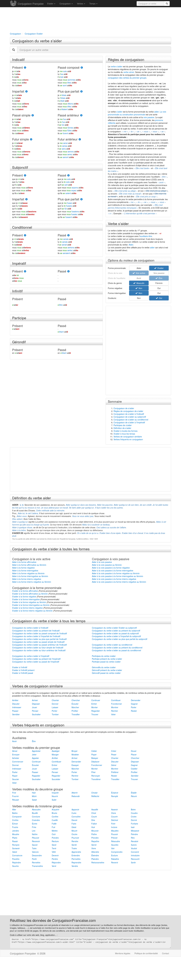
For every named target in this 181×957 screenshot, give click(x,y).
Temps (92, 3)
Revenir (114, 862)
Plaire (14, 837)
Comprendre (116, 851)
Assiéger (56, 751)
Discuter (16, 703)
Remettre (36, 862)
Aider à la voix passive (102, 562)
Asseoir (114, 809)
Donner (55, 703)
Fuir (53, 827)
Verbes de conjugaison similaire (128, 436)
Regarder (95, 710)
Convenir (135, 851)
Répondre (56, 862)
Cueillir (55, 820)
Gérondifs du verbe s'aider (104, 667)
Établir (134, 792)
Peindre (134, 834)
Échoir (15, 823)
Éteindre (95, 855)
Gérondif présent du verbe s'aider (107, 670)
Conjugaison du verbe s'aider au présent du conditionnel (117, 647)
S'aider (50, 3)
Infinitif (17, 290)
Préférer (114, 772)
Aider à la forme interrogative (25, 570)
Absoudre (36, 809)
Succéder (56, 779)
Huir (93, 827)
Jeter (34, 754)
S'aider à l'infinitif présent (23, 670)
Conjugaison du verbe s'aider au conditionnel (112, 644)
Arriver (35, 700)
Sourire (15, 866)
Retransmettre (97, 862)
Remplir (114, 796)
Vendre (75, 866)
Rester (134, 710)
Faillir (54, 823)
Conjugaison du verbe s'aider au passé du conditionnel (116, 650)
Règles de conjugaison (126, 59)
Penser (35, 710)
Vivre (93, 848)
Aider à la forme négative (23, 567)
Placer (134, 754)
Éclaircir (114, 792)
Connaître (76, 816)
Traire (74, 848)
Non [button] (139, 288)
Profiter (75, 710)
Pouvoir (114, 834)
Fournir (15, 796)
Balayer (94, 758)
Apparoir (75, 809)
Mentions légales (122, 953)
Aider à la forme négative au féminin (28, 573)
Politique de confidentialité (146, 953)
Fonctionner (116, 703)
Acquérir (55, 809)
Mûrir (34, 796)
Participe (19, 317)
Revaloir (134, 841)
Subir (54, 799)
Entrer (94, 703)
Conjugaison (65, 3)
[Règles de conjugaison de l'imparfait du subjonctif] (26, 199)
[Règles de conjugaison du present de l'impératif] (25, 271)
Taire (34, 848)
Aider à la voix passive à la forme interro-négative (114, 579)
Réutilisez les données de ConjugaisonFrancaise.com (53, 920)
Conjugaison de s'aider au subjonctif (130, 416)
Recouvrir (135, 859)
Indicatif (18, 59)
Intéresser (16, 707)
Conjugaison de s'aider (124, 408)
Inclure (114, 827)
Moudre (15, 834)
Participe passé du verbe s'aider (106, 661)
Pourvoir (75, 837)
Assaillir (94, 809)
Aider (131, 244)
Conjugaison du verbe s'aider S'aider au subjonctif (114, 627)
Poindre (55, 837)
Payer (94, 754)
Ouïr (54, 834)
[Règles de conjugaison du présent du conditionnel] (25, 235)
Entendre (76, 855)
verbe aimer (128, 72)
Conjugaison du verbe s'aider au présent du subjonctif (116, 630)
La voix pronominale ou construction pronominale (137, 113)
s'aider (119, 111)
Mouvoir (95, 830)
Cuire (74, 813)
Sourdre (114, 844)
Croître (15, 820)
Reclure (55, 841)
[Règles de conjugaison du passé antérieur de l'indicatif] (81, 115)
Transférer (96, 779)
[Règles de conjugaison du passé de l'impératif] (68, 271)
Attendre (95, 851)
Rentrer (114, 710)
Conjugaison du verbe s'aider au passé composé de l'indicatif (39, 633)
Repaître (95, 841)
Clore (113, 813)
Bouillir (35, 813)
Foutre (15, 827)
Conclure (36, 816)
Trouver (94, 714)
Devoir (74, 820)
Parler (133, 707)
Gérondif (19, 341)
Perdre (55, 859)
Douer (133, 751)
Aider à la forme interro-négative (26, 579)
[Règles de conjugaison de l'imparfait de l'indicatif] (26, 91)
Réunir (134, 796)
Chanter (55, 700)
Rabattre (115, 859)
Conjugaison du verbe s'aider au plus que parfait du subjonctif (119, 639)
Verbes (80, 3)
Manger (55, 754)
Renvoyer (95, 775)
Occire (74, 834)
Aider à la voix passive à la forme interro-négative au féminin (119, 581)
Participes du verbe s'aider (104, 656)
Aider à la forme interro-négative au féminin (31, 581)
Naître (34, 834)
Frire (34, 827)
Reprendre (76, 862)
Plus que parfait (68, 91)
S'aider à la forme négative (24, 596)
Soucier (15, 779)
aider (156, 111)
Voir (113, 848)
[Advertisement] (90, 19)
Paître (94, 834)
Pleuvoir (35, 837)
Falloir (94, 823)
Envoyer (16, 754)
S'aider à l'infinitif (19, 667)
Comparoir (17, 816)
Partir (34, 859)
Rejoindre (16, 862)
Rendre (75, 841)
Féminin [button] (159, 283)
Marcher (75, 707)
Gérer (113, 765)
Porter (54, 710)
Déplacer (95, 761)
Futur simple (20, 139)
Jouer (34, 707)
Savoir (35, 844)
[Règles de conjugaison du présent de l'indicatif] (25, 67)
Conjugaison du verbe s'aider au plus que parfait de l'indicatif (39, 639)
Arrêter (15, 700)
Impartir (55, 792)
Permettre (76, 859)
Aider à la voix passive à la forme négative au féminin (116, 573)
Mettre (55, 830)
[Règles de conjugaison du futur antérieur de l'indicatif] (80, 139)
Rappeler (36, 775)
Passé (62, 175)
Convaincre (17, 855)
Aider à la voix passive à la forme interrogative (112, 570)
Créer (113, 751)
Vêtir (54, 851)
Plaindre (95, 859)
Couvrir (114, 816)
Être (34, 741)
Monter (94, 707)
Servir (94, 844)
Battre (15, 813)
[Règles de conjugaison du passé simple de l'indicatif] (33, 115)
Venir (54, 866)
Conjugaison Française (31, 3)
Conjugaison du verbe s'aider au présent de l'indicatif (36, 630)
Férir (113, 823)
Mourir (74, 830)
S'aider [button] (160, 268)
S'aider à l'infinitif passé (22, 673)
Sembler (16, 714)
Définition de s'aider (122, 428)
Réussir (15, 799)
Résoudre (115, 841)
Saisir (34, 799)
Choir (93, 813)
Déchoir (114, 820)
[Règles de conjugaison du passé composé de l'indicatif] (82, 67)
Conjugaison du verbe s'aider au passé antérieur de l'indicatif (39, 644)
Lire (33, 830)
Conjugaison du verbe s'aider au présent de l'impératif (36, 658)
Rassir (15, 841)
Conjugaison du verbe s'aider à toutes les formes (51, 548)
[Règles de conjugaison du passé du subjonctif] (68, 175)
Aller (14, 809)
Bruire (54, 813)
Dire (93, 820)
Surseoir (16, 848)
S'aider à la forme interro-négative (27, 607)
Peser (113, 754)
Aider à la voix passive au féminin (107, 564)
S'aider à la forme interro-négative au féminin (32, 610)
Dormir (134, 820)
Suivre (134, 844)
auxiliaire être (146, 236)
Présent (17, 67)
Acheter (15, 758)
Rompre (15, 844)
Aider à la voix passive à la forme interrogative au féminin (117, 576)
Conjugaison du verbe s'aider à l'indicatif (30, 627)
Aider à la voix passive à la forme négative (111, 567)
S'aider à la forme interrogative (26, 599)
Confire (55, 816)
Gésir (74, 827)
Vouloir (134, 848)
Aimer (14, 751)
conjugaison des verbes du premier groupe (127, 77)
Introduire (135, 855)
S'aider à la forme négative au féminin (29, 602)
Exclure (114, 855)
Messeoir (135, 830)
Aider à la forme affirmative (24, 562)
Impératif (19, 263)
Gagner (134, 703)
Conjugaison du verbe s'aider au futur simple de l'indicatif (37, 647)
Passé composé (68, 67)
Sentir (74, 844)
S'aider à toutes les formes (125, 430)
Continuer (95, 700)
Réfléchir (95, 796)
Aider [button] (139, 268)
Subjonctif (20, 167)
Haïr (34, 792)
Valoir (14, 851)
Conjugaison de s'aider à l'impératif (129, 422)
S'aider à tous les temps (124, 433)
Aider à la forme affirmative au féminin (29, 564)
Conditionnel (22, 227)
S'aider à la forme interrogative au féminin (31, 605)
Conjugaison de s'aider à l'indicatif (129, 414)
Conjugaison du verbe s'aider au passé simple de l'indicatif (38, 641)
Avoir (14, 741)
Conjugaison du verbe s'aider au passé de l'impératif (35, 661)
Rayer (15, 775)
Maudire (114, 830)
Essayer (75, 765)
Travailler (76, 714)
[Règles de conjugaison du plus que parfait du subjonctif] (81, 199)
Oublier (134, 768)
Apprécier (36, 751)
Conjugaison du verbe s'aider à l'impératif (30, 656)
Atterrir (75, 792)
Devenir (55, 855)
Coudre (134, 813)
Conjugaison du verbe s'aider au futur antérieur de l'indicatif (38, 650)
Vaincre (35, 851)
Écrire (34, 823)
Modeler (75, 754)
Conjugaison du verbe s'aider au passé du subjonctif (115, 633)
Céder (94, 751)
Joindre (15, 830)
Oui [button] (158, 288)
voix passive (148, 117)
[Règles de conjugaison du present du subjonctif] (25, 175)
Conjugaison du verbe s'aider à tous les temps (49, 620)
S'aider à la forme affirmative (25, 590)
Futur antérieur (67, 139)
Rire (133, 837)
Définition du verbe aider (31, 497)
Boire (133, 809)
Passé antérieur (68, 115)
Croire (133, 816)
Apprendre (76, 851)
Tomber (55, 714)
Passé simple (21, 115)
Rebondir (76, 796)
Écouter (75, 703)
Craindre (36, 820)
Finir (14, 792)
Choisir (94, 792)
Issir (133, 827)
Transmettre (37, 866)
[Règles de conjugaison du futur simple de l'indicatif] (31, 139)
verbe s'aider (116, 66)
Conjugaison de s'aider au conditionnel (131, 419)
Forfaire (134, 823)
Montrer (114, 707)
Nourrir (55, 796)
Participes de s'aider (123, 425)
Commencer (17, 761)
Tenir (54, 848)
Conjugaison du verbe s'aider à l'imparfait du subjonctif (116, 636)
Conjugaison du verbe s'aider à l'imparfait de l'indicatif (36, 636)
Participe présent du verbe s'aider (107, 658)
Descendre (37, 855)
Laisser (55, 707)
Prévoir (114, 837)
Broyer (74, 751)
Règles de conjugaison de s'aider (128, 411)
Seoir (54, 844)
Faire (74, 823)
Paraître (15, 859)
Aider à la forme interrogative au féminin (30, 576)
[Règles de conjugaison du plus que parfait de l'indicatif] (81, 91)
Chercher (76, 700)
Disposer (36, 703)
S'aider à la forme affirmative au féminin (30, 593)
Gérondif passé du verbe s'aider (106, 673)
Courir (94, 816)
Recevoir (36, 841)
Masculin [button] (139, 283)
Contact (165, 953)
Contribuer (116, 700)
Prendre (95, 837)
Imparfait (18, 91)
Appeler (35, 758)
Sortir (133, 862)
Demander (135, 700)
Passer (15, 710)
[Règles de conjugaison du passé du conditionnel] (68, 235)
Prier (93, 772)
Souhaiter (36, 714)
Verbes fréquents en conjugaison (128, 439)
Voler (113, 714)
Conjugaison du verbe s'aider (37, 40)
